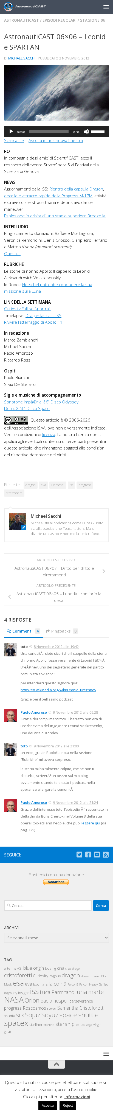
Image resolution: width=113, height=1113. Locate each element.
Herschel (57, 485)
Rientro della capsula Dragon (76, 189)
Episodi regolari (60, 20)
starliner (36, 1024)
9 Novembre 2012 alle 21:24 (75, 802)
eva (43, 485)
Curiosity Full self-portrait (27, 308)
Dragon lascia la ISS (43, 315)
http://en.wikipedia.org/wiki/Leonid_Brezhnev (58, 689)
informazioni (77, 1096)
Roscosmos (34, 1008)
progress (84, 485)
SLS (20, 1015)
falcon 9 (57, 983)
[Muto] (86, 131)
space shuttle (79, 1014)
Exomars (40, 984)
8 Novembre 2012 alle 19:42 (56, 646)
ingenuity (10, 993)
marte (96, 992)
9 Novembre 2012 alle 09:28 (75, 712)
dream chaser (90, 976)
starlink (49, 1024)
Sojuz (32, 1014)
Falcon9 (72, 984)
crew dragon (73, 968)
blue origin (33, 968)
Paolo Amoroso (34, 712)
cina (60, 968)
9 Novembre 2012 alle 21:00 (56, 746)
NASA (14, 999)
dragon (31, 485)
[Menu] (106, 7)
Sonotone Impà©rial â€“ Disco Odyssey (41, 402)
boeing (50, 968)
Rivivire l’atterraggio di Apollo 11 (33, 322)
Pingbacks (64, 631)
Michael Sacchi (21, 58)
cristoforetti (18, 975)
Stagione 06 (92, 20)
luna (81, 991)
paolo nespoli (54, 1000)
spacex (16, 1023)
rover (51, 1008)
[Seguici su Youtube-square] (97, 854)
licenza (48, 434)
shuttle (9, 1016)
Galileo (103, 984)
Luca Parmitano (57, 992)
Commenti (25, 631)
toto (24, 746)
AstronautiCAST (21, 20)
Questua (12, 253)
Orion (32, 1000)
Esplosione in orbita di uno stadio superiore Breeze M (55, 215)
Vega (89, 1025)
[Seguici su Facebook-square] (88, 854)
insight (23, 992)
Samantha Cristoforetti (80, 1007)
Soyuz (49, 1014)
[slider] (98, 131)
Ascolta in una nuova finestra (56, 140)
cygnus (55, 975)
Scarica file (14, 140)
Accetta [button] (48, 1105)
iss (71, 485)
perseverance (81, 1001)
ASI (19, 968)
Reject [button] (68, 1105)
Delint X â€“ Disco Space (27, 408)
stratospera (14, 493)
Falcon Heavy (88, 984)
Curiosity (40, 975)
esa (18, 983)
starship (65, 1023)
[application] (56, 131)
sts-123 (80, 1025)
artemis (10, 968)
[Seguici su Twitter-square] (79, 854)
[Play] (11, 131)
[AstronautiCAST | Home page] (35, 7)
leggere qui (90, 823)
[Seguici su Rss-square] (105, 854)
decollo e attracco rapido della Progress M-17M (48, 195)
